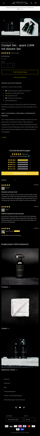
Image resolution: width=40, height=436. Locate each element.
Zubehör (4, 328)
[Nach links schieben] (16, 39)
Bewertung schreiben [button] (20, 173)
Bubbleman (17, 432)
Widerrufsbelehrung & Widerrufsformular (14, 400)
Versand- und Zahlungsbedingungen (13, 395)
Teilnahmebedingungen (10, 391)
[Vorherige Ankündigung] (3, 8)
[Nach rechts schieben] (24, 39)
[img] (5, 185)
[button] (4, 3)
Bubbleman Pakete (8, 370)
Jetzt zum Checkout (20, 77)
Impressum (6, 379)
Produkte (4, 287)
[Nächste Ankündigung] (37, 8)
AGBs (5, 387)
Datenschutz (7, 383)
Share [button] (4, 137)
